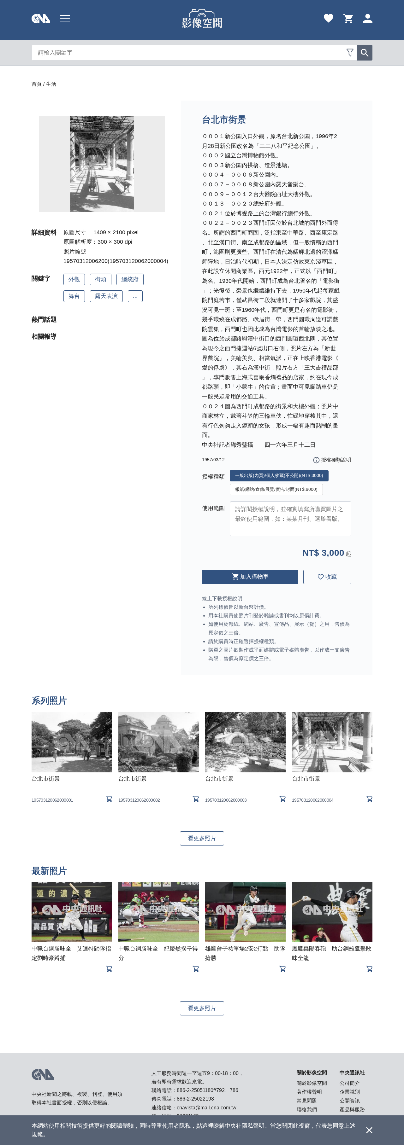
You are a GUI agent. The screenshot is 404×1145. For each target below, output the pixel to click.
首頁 (37, 84)
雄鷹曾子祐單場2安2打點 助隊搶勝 (245, 953)
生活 (51, 84)
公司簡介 (350, 1083)
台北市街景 (46, 779)
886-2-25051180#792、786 (207, 1090)
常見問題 (307, 1100)
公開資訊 (350, 1100)
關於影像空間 (312, 1083)
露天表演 (106, 296)
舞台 (74, 296)
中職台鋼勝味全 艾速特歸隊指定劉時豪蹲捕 (71, 953)
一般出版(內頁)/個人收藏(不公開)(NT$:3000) (279, 475)
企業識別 (350, 1092)
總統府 (130, 279)
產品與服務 (352, 1109)
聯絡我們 (307, 1109)
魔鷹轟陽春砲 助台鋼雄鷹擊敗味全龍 (331, 953)
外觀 (74, 279)
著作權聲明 (309, 1092)
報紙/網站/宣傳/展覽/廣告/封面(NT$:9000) (276, 489)
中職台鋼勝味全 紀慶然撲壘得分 (158, 953)
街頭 (100, 279)
